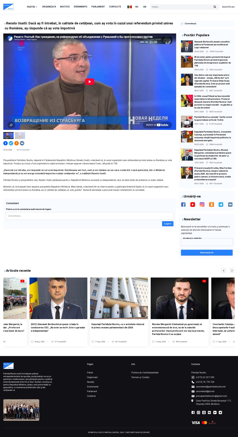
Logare (167, 224)
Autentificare (228, 7)
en (144, 7)
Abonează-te (206, 252)
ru (136, 7)
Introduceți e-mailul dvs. (192, 238)
